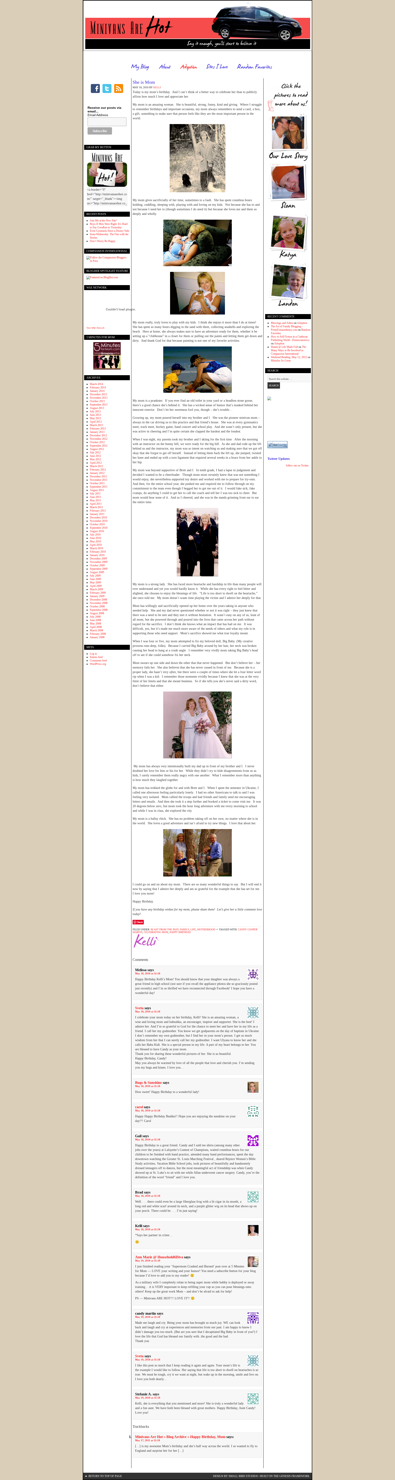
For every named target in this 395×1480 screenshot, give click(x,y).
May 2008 (95, 623)
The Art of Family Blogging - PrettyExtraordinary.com (287, 328)
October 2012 (97, 442)
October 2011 (97, 483)
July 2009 (95, 575)
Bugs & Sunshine (148, 1083)
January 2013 (97, 432)
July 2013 (95, 411)
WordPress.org (98, 664)
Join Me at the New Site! (103, 220)
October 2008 (97, 606)
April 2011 (96, 503)
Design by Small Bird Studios (235, 1476)
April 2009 (96, 586)
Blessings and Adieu (282, 323)
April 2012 (96, 462)
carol (139, 1107)
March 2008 (96, 630)
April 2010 (96, 544)
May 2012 (95, 459)
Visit (95, 328)
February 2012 (98, 469)
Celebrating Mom (156, 932)
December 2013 (98, 394)
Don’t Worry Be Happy (102, 241)
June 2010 (95, 538)
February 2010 (98, 551)
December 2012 (98, 435)
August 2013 (97, 408)
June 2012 (95, 456)
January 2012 (97, 473)
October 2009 (97, 565)
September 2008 (98, 609)
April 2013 (96, 421)
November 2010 (98, 521)
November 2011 (98, 479)
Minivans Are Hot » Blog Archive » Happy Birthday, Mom (180, 1437)
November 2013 (98, 397)
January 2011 (97, 514)
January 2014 (97, 391)
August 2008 (97, 613)
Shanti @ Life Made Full (284, 347)
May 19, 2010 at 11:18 (147, 1260)
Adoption (302, 323)
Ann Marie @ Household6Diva (159, 1257)
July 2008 (95, 616)
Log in (93, 653)
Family (184, 929)
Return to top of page (105, 1476)
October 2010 (97, 524)
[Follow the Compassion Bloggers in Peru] (107, 261)
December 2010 (98, 517)
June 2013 (95, 414)
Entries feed (96, 657)
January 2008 (97, 637)
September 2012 (98, 445)
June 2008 (95, 620)
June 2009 (95, 579)
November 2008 (98, 603)
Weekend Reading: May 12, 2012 (289, 357)
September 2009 (98, 568)
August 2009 (97, 572)
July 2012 (95, 452)
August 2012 (97, 449)
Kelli (157, 87)
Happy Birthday (180, 932)
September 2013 (98, 404)
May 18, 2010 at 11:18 (147, 973)
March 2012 (96, 466)
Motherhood (206, 929)
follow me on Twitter (297, 465)
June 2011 (95, 497)
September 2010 (98, 527)
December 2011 (98, 476)
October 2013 (97, 401)
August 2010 (97, 531)
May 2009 (95, 582)
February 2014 (98, 387)
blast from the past (165, 929)
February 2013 (98, 428)
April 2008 (96, 627)
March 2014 (96, 384)
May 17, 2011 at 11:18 (147, 1440)
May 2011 (95, 500)
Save (140, 922)
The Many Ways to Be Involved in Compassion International (288, 350)
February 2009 (98, 592)
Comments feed (98, 660)
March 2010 (96, 548)
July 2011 (95, 493)
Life (193, 929)
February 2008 (98, 633)
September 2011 (98, 486)
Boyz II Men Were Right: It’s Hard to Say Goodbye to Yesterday (109, 225)
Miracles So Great (281, 360)
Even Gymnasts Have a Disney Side (109, 230)
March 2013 (96, 425)
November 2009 (98, 562)
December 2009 (98, 558)
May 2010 (95, 541)
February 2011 (98, 510)
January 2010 (97, 555)
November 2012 (98, 438)
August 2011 (97, 490)
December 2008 (98, 599)
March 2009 (96, 589)
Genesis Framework (294, 1476)
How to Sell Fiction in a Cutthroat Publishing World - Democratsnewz (290, 338)
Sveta (139, 1008)
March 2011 (96, 507)
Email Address (98, 115)
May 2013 (95, 418)
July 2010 (95, 534)
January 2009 (97, 596)
